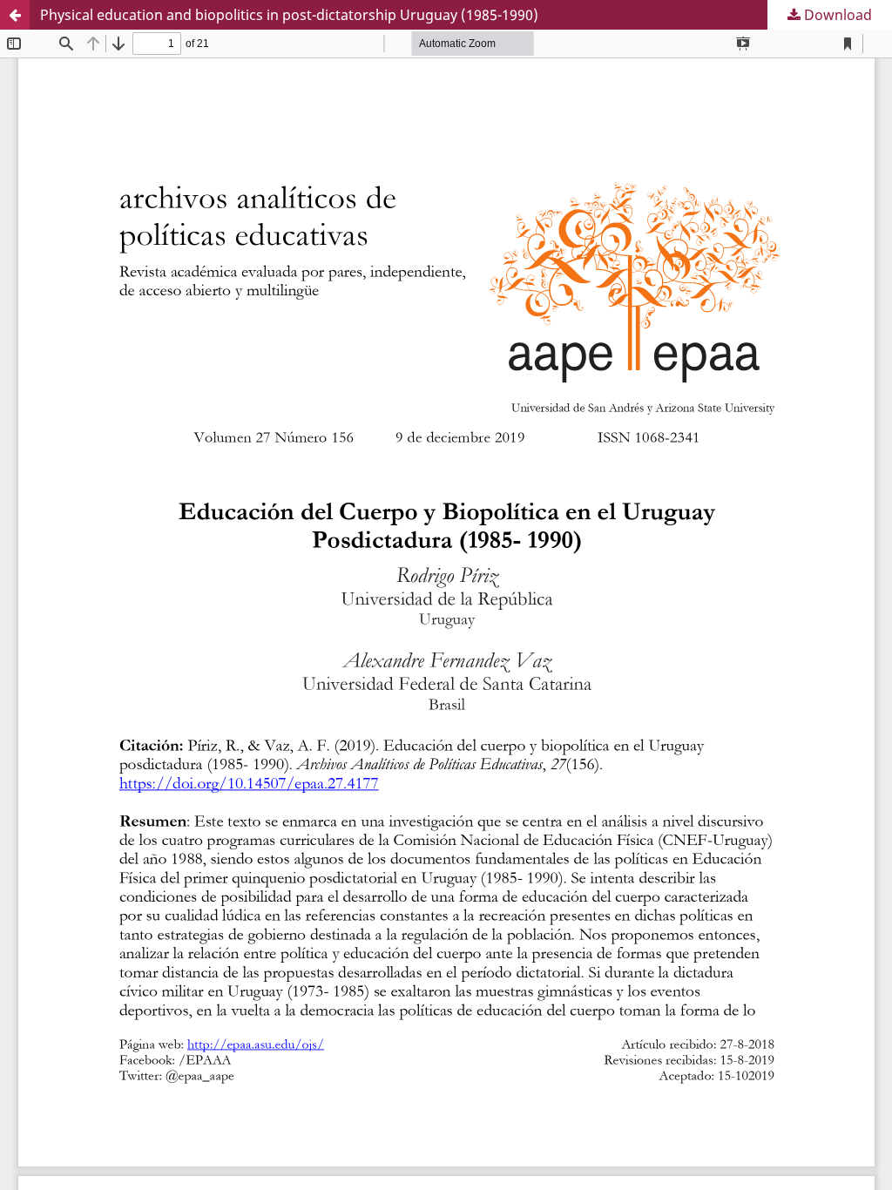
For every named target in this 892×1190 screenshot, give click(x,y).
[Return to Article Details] (15, 15)
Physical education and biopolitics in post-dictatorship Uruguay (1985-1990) (289, 14)
